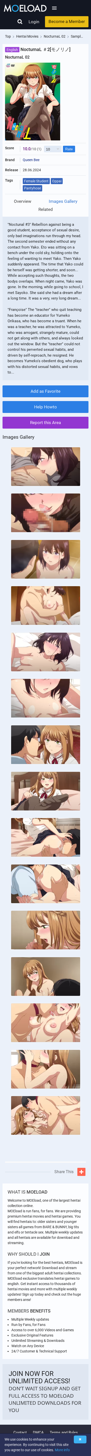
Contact (20, 1432)
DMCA (38, 1432)
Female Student (36, 181)
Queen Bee (31, 160)
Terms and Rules (64, 1432)
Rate (69, 149)
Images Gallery (63, 201)
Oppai (56, 181)
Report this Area (45, 422)
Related (45, 209)
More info (62, 1450)
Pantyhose (32, 188)
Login (34, 21)
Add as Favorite (45, 391)
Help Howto (45, 406)
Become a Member (67, 21)
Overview (22, 201)
